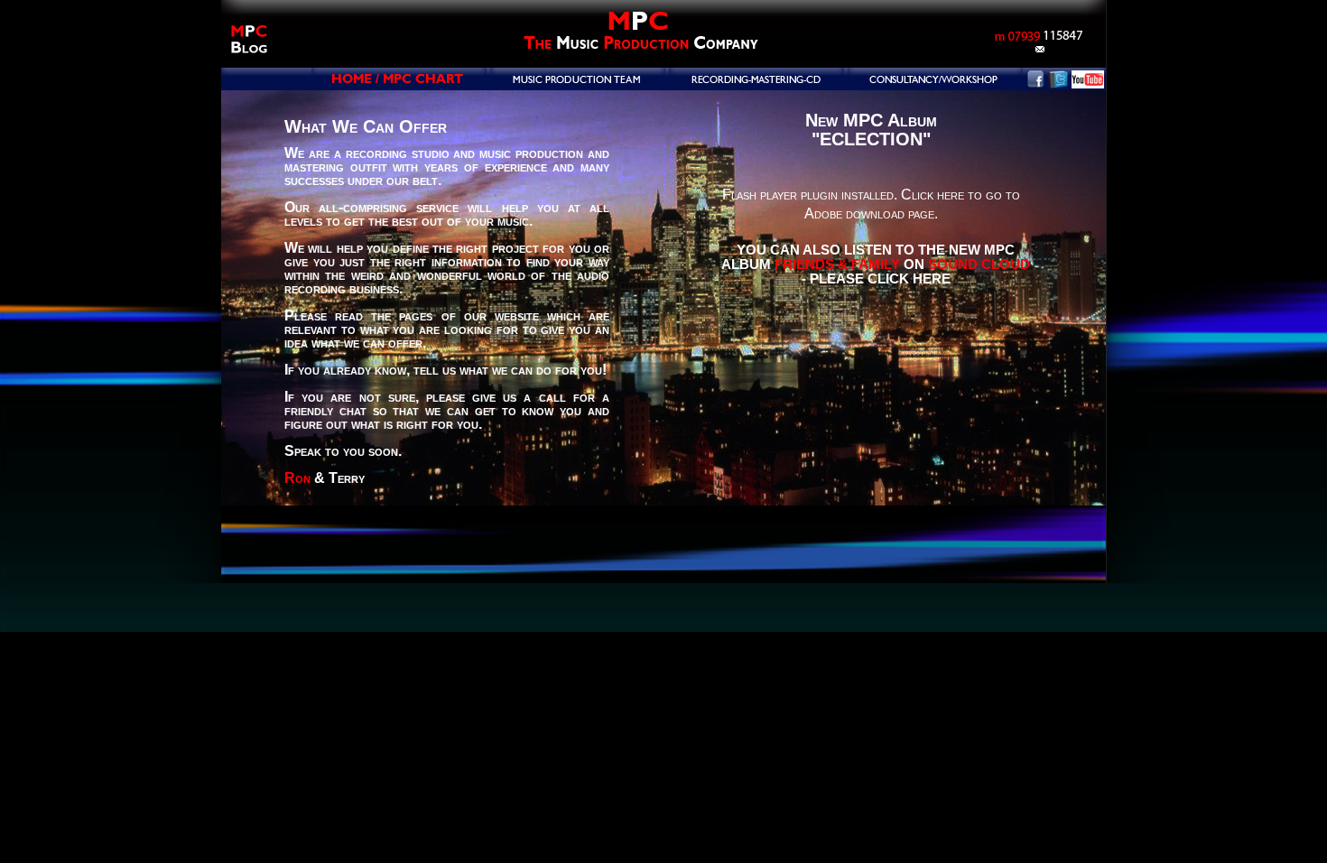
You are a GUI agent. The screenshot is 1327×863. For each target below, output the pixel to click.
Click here (932, 194)
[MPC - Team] (577, 83)
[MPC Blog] (248, 62)
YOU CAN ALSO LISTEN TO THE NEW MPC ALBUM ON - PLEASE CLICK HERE (875, 264)
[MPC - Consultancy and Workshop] (935, 83)
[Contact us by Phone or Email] (1038, 54)
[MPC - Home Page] (399, 83)
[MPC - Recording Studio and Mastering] (756, 83)
